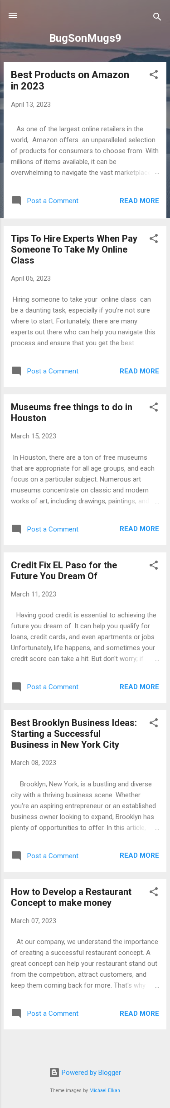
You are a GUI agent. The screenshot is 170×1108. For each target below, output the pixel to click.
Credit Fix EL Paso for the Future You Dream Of (64, 570)
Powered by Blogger (90, 1072)
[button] (153, 76)
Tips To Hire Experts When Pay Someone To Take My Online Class (74, 249)
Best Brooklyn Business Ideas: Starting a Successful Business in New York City (74, 733)
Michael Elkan (104, 1090)
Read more (139, 201)
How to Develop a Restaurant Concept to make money (71, 897)
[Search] (157, 18)
